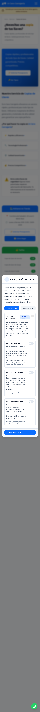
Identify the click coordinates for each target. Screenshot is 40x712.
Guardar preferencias (14, 432)
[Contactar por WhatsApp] (34, 706)
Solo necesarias (28, 308)
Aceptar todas (12, 308)
